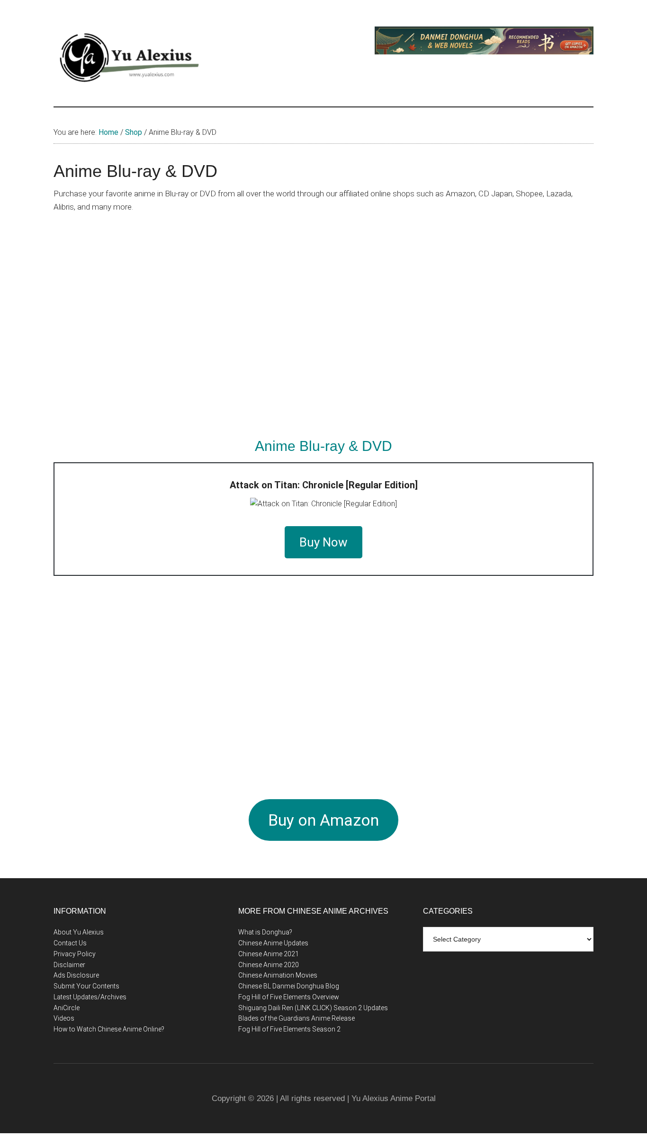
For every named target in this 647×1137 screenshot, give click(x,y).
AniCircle (67, 1008)
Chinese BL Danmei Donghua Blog (288, 986)
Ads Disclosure (76, 975)
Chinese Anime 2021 (268, 954)
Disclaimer (69, 965)
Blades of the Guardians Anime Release (296, 1018)
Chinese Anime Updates (273, 943)
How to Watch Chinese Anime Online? (109, 1029)
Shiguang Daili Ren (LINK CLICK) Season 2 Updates (313, 1008)
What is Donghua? (265, 932)
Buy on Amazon (323, 820)
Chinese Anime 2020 (268, 965)
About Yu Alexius (79, 932)
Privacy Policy (75, 954)
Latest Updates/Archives (90, 997)
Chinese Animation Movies (277, 975)
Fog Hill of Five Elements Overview (288, 997)
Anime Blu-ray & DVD (323, 446)
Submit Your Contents (86, 986)
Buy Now (323, 542)
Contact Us (70, 943)
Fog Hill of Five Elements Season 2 (289, 1029)
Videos (64, 1018)
